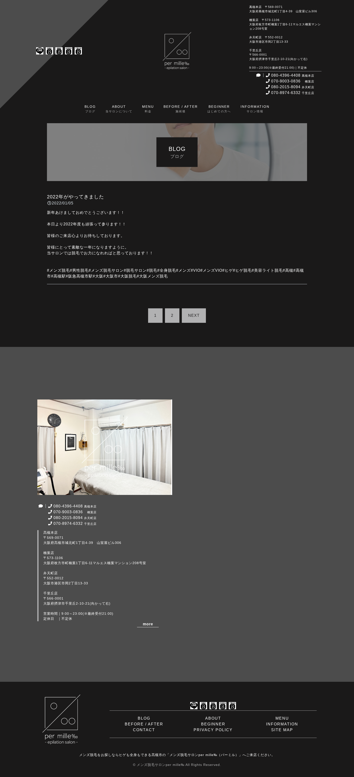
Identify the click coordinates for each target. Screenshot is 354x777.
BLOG (144, 718)
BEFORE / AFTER (144, 724)
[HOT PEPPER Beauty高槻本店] (49, 51)
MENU (282, 718)
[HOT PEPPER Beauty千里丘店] (78, 51)
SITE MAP (282, 730)
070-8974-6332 (292, 93)
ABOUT (213, 718)
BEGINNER (213, 724)
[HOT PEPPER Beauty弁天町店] (68, 51)
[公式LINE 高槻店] (39, 51)
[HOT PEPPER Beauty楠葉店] (59, 51)
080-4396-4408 (292, 75)
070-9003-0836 (292, 81)
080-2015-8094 (292, 87)
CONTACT (144, 730)
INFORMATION (282, 724)
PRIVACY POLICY (213, 730)
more (148, 624)
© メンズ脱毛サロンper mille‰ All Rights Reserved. (177, 765)
